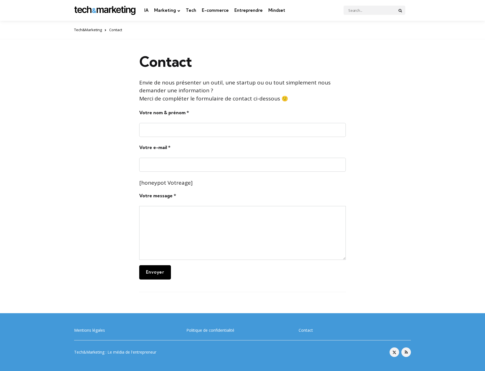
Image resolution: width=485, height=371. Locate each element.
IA (146, 10)
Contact (306, 330)
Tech (191, 10)
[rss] (406, 352)
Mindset (276, 10)
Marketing (165, 10)
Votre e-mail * (154, 147)
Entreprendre (248, 10)
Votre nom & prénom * (164, 112)
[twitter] (394, 352)
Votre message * (157, 195)
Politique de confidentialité (210, 330)
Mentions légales (89, 330)
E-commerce (215, 10)
